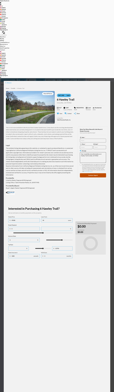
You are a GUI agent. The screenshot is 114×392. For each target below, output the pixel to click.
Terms (86, 171)
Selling (2, 40)
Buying (2, 38)
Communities (4, 42)
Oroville (13, 88)
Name (83, 137)
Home (7, 88)
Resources (3, 44)
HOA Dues (44, 252)
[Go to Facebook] (0, 2)
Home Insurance (12, 252)
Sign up (2, 29)
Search (2, 37)
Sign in (6, 29)
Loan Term (44, 217)
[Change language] (1, 6)
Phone (84, 144)
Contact (2, 50)
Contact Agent (93, 175)
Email (97, 144)
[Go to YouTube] (0, 4)
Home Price (11, 217)
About (2, 46)
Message (84, 150)
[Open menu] (0, 77)
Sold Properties (4, 48)
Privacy (90, 171)
